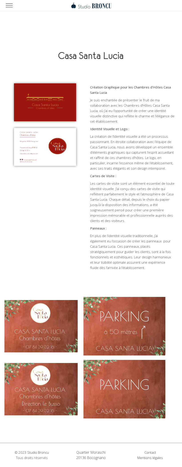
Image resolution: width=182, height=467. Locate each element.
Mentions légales (150, 457)
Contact (150, 452)
